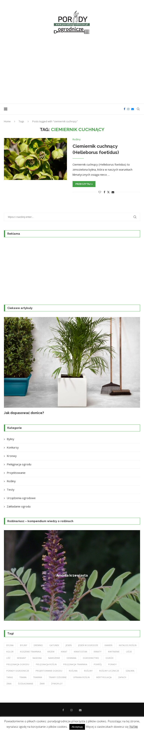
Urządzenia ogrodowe (21, 498)
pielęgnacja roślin (46, 664)
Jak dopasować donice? (24, 413)
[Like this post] (99, 192)
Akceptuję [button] (77, 726)
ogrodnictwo (91, 658)
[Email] (132, 109)
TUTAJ (133, 726)
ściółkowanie (25, 683)
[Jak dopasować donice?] (72, 362)
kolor (10, 651)
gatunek (54, 645)
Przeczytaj (82, 184)
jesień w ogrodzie (88, 645)
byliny (23, 645)
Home (7, 121)
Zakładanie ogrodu (19, 506)
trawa (22, 677)
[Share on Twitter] (108, 192)
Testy (10, 489)
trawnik (37, 677)
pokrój (98, 664)
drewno (38, 645)
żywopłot (57, 683)
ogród (109, 658)
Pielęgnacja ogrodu (19, 464)
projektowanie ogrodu (49, 670)
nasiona (37, 658)
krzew (50, 651)
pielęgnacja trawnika (75, 664)
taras (9, 677)
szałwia (130, 670)
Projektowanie (16, 473)
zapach (122, 677)
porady (112, 664)
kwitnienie (113, 651)
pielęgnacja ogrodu (17, 664)
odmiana (71, 658)
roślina (73, 670)
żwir (42, 683)
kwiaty (97, 651)
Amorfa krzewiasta (50, 575)
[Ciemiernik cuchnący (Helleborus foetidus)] (35, 159)
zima (8, 683)
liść (8, 658)
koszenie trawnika (30, 651)
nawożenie (54, 658)
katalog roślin (127, 645)
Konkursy (13, 447)
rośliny (88, 670)
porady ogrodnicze (17, 670)
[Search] (138, 109)
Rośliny (11, 481)
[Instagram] (128, 109)
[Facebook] (124, 109)
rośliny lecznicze (109, 670)
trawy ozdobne (58, 677)
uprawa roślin (81, 677)
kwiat (64, 651)
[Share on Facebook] (104, 192)
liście (129, 651)
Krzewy (12, 456)
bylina (10, 645)
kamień (108, 645)
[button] (11, 366)
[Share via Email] (113, 192)
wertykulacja (104, 677)
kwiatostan (80, 651)
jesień (69, 645)
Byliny (10, 439)
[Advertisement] (72, 69)
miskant (21, 658)
